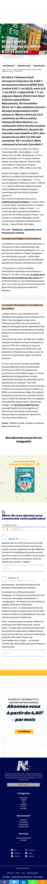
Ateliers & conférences (23, 838)
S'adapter (23, 804)
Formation (23, 840)
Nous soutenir (23, 824)
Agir (23, 802)
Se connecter (23, 822)
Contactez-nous (23, 826)
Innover (23, 806)
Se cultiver (23, 808)
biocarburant (9, 66)
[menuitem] (22, 868)
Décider (23, 800)
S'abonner (23, 820)
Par (9, 64)
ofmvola (20, 581)
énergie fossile (24, 66)
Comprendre (23, 797)
